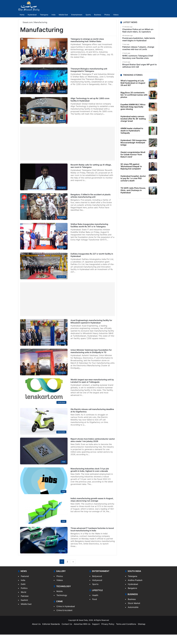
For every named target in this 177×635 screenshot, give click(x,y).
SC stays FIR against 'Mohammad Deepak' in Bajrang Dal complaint (131, 166)
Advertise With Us (82, 624)
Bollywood (97, 576)
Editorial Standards (51, 624)
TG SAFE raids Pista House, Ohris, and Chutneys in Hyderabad (133, 190)
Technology (61, 595)
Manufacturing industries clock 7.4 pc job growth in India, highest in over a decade (90, 469)
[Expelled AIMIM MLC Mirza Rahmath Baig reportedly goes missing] (153, 107)
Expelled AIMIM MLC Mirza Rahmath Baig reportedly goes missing (133, 106)
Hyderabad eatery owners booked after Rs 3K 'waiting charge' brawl (133, 118)
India (53, 15)
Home (22, 15)
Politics (24, 588)
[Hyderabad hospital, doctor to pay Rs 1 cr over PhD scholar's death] (153, 178)
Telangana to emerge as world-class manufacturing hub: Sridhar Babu (87, 40)
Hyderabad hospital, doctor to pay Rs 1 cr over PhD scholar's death (133, 178)
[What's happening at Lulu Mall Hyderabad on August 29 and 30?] (153, 83)
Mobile (59, 591)
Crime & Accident (64, 610)
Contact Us (67, 624)
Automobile (133, 607)
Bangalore (132, 588)
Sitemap (141, 624)
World (23, 592)
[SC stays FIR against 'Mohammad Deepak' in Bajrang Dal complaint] (153, 166)
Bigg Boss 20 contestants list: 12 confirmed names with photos (134, 94)
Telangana (44, 15)
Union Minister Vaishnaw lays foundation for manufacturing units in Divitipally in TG (91, 351)
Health (95, 595)
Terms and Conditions (126, 624)
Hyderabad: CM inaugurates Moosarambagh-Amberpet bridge (134, 142)
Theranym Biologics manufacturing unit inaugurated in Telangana (89, 69)
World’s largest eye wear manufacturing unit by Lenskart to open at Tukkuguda (92, 380)
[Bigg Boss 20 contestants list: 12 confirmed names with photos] (153, 95)
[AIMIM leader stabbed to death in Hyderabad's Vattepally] (153, 131)
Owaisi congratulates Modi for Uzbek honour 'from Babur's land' (133, 154)
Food (94, 599)
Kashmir (24, 600)
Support (96, 624)
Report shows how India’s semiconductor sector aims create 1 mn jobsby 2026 (93, 440)
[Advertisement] (67, 143)
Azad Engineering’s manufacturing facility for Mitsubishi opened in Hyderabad (91, 321)
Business (97, 15)
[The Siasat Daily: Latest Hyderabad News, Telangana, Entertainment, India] (28, 6)
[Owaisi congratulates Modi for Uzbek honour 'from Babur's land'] (153, 154)
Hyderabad (32, 15)
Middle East (63, 15)
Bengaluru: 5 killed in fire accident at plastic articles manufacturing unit (91, 195)
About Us (36, 624)
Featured (25, 576)
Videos (115, 15)
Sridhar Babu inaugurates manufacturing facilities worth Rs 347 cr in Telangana (89, 225)
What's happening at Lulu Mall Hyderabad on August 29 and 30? (133, 82)
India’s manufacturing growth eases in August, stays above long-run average (92, 499)
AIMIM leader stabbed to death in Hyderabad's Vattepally (132, 130)
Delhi (23, 584)
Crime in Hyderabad (65, 606)
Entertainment (76, 15)
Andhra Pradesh (135, 580)
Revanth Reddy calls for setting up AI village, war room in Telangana (91, 166)
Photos (107, 15)
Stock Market (134, 603)
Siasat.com (27, 22)
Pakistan (25, 596)
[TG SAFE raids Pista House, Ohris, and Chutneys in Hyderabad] (153, 190)
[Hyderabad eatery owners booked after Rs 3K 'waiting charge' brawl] (153, 119)
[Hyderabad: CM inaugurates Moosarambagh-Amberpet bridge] (153, 142)
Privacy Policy (107, 624)
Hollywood (97, 580)
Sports (88, 15)
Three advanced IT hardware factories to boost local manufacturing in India (92, 529)
